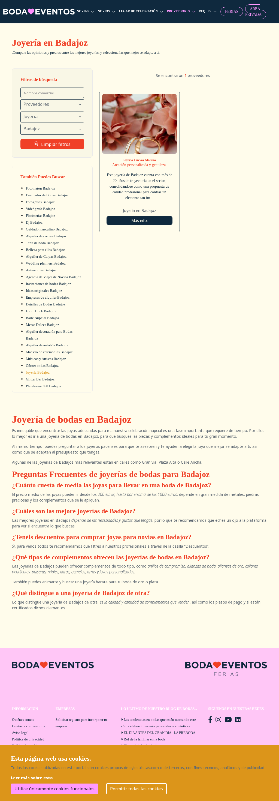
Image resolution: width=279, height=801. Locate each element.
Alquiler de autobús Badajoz (47, 345)
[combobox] (52, 105)
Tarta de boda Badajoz (42, 243)
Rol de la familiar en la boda (144, 739)
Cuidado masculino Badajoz (47, 229)
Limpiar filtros (56, 144)
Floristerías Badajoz (40, 216)
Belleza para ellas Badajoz (45, 250)
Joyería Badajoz (38, 372)
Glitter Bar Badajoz (40, 379)
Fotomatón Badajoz (40, 188)
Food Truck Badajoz (41, 311)
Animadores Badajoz (41, 270)
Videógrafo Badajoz (40, 209)
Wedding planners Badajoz (46, 263)
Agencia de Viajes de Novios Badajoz (53, 277)
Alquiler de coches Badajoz (46, 236)
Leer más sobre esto (32, 777)
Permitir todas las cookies (136, 789)
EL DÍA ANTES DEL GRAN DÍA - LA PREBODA (159, 733)
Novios (104, 11)
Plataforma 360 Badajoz (43, 386)
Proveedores (178, 11)
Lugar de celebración (138, 11)
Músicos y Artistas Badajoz (46, 359)
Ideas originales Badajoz (44, 291)
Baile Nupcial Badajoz (42, 318)
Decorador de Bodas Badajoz (47, 195)
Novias (83, 11)
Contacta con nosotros (28, 726)
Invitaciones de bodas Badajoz (48, 284)
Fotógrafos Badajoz (40, 202)
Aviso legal (20, 733)
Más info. (139, 220)
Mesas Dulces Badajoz (42, 325)
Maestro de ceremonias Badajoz (49, 352)
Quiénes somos (23, 720)
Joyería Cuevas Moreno (139, 160)
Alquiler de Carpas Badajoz (46, 256)
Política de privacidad (28, 739)
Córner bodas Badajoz (42, 366)
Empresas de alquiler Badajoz (47, 297)
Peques (205, 11)
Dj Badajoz (34, 222)
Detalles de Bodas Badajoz (45, 304)
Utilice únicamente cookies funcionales (54, 789)
